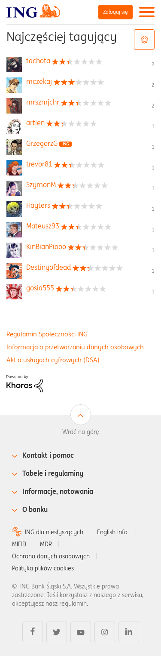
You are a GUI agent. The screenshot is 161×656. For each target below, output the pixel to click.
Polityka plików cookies (43, 568)
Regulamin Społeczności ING (47, 334)
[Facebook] (32, 632)
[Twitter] (56, 632)
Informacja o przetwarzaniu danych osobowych (75, 347)
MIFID (19, 544)
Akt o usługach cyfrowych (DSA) (53, 360)
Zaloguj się (115, 12)
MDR (46, 544)
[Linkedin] (128, 632)
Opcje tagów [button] (144, 39)
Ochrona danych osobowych (51, 556)
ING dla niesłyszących (54, 532)
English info (112, 532)
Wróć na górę (80, 432)
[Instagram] (104, 632)
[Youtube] (80, 632)
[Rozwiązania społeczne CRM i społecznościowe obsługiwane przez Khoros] (24, 383)
